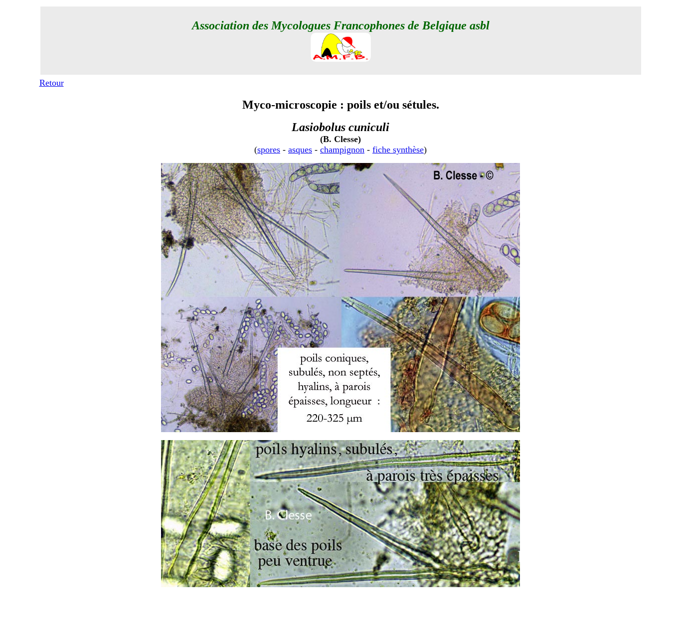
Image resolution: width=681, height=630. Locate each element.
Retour (51, 83)
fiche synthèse (398, 150)
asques (300, 150)
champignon (342, 150)
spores (268, 150)
